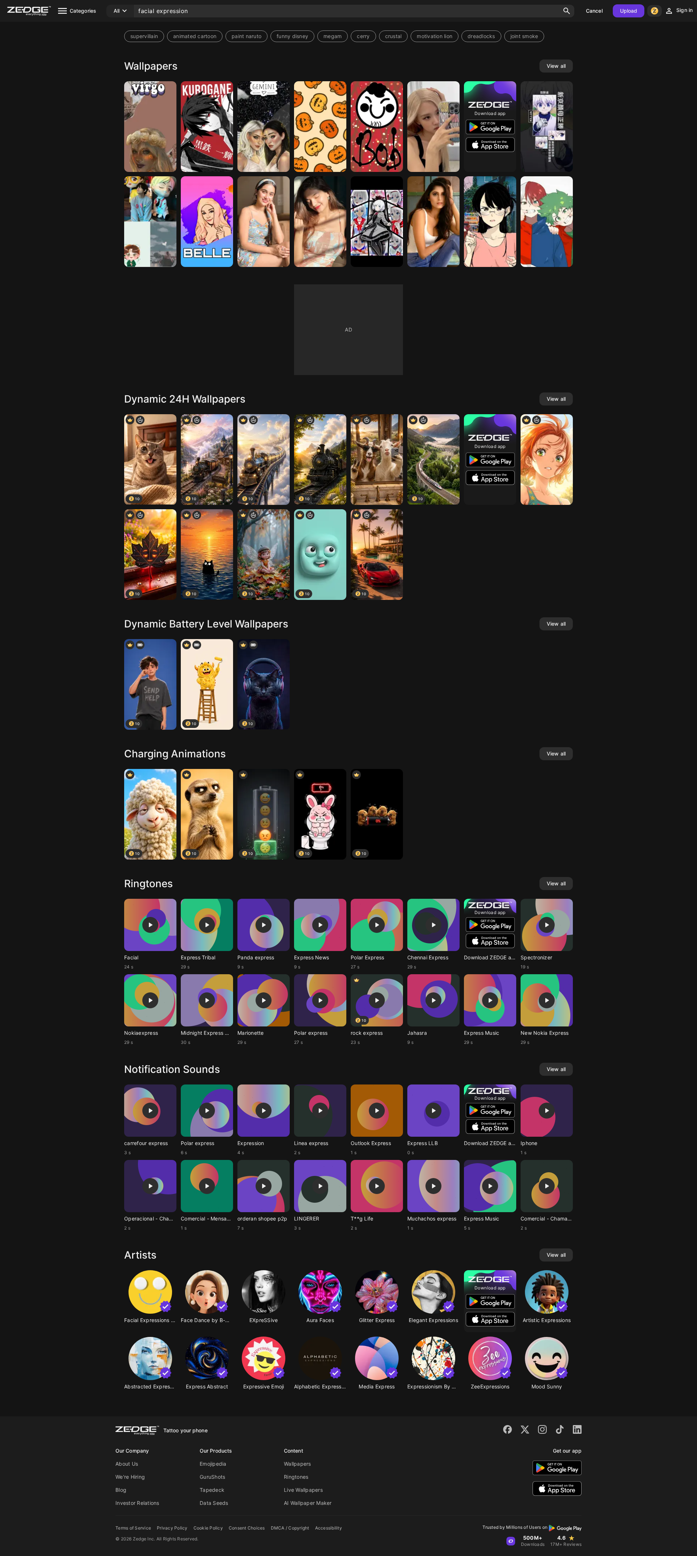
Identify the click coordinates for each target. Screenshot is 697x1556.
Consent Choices (247, 1528)
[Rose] (433, 126)
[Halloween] (320, 126)
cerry (363, 36)
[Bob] (377, 126)
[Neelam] (433, 221)
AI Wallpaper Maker (308, 1503)
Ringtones (296, 1477)
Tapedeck (212, 1490)
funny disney (292, 36)
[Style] (320, 221)
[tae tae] (150, 221)
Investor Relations (137, 1503)
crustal (393, 36)
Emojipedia (213, 1464)
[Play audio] (150, 925)
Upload (628, 11)
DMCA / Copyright (290, 1528)
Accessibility (328, 1528)
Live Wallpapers (303, 1490)
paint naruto (246, 36)
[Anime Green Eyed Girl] (547, 459)
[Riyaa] (263, 221)
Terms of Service (133, 1528)
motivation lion (434, 36)
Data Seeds (214, 1503)
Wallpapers (297, 1464)
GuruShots (212, 1477)
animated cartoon (194, 36)
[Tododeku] (547, 221)
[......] (207, 126)
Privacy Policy (172, 1528)
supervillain (144, 36)
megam (332, 36)
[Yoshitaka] (490, 221)
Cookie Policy (208, 1528)
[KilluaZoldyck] (547, 126)
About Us (126, 1464)
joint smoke (524, 36)
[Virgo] (150, 126)
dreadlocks (481, 36)
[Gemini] (263, 126)
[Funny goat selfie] (377, 459)
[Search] (566, 11)
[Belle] (207, 221)
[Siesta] (377, 221)
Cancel (594, 11)
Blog (120, 1490)
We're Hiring (130, 1477)
